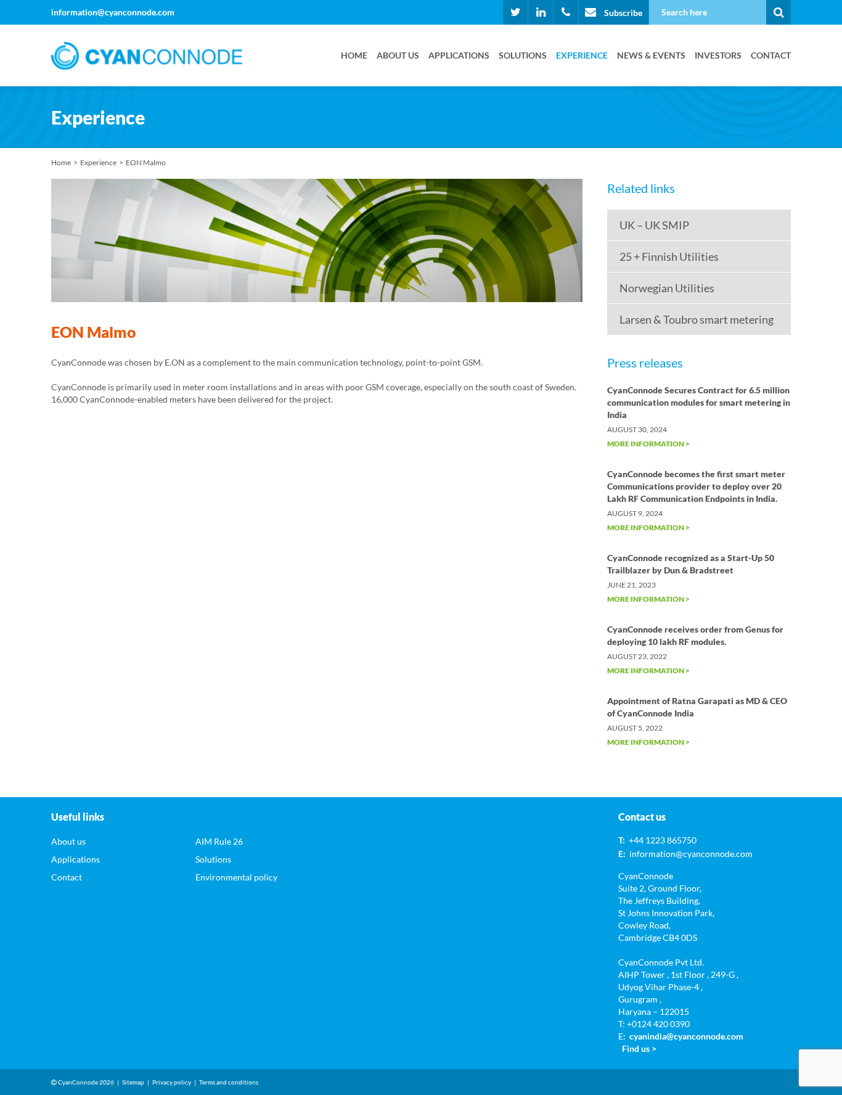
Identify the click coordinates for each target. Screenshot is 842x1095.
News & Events (651, 55)
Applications (458, 55)
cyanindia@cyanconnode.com (686, 1036)
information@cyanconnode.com (112, 12)
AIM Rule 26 (219, 841)
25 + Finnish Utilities (669, 256)
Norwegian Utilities (666, 288)
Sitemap (133, 1082)
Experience (582, 55)
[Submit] (778, 12)
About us (398, 55)
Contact (771, 55)
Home (354, 55)
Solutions (523, 55)
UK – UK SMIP (654, 225)
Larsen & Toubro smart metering (696, 319)
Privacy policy (171, 1082)
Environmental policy (236, 877)
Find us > (639, 1048)
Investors (718, 55)
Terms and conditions (228, 1082)
